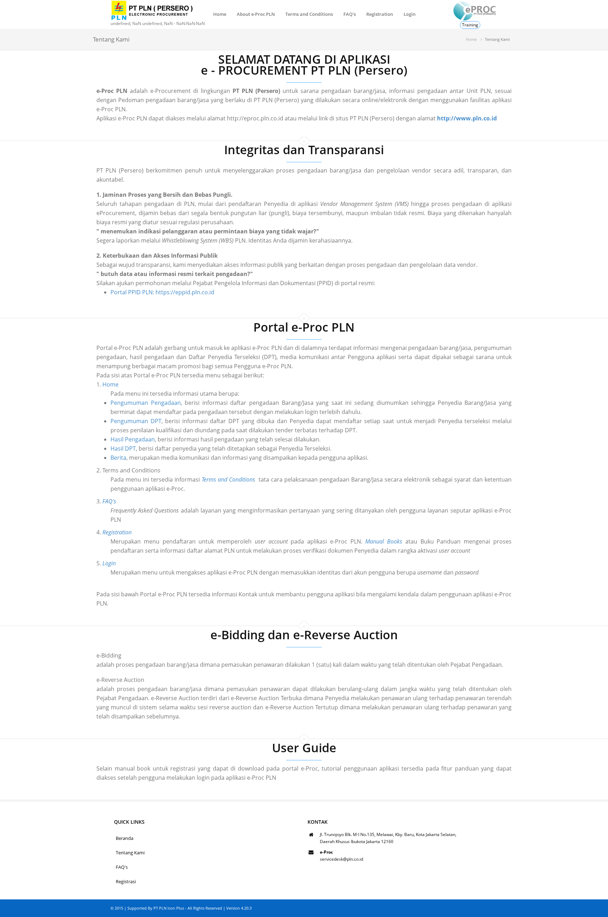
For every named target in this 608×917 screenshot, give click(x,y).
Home (219, 14)
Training (470, 25)
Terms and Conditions (309, 14)
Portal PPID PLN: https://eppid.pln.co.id (162, 292)
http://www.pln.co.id (467, 118)
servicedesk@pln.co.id (341, 859)
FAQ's (349, 14)
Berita (118, 457)
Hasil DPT (123, 448)
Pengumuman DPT (136, 421)
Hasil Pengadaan (132, 439)
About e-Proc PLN (256, 14)
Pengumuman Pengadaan (145, 403)
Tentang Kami (130, 852)
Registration (379, 14)
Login (410, 14)
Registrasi (126, 881)
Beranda (124, 838)
